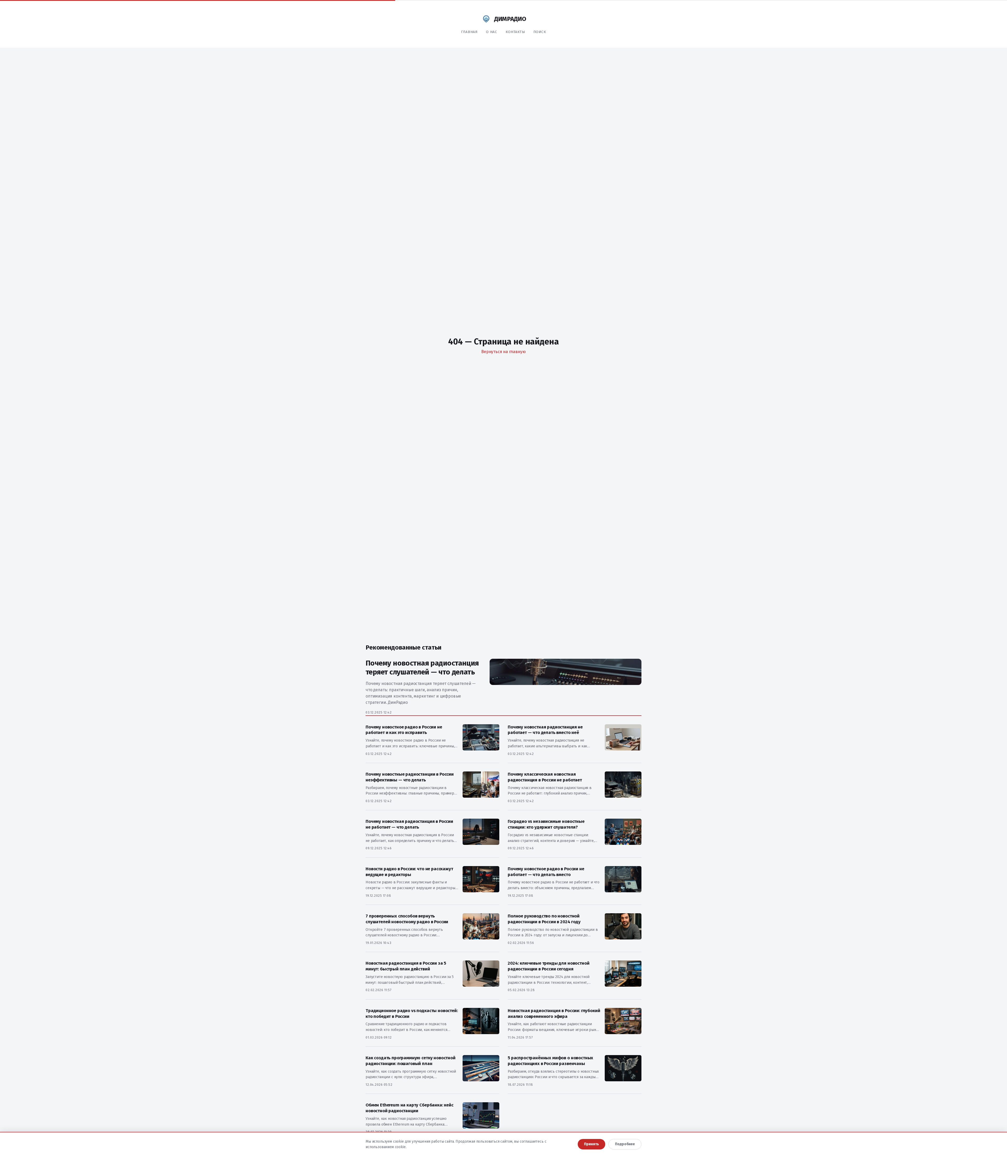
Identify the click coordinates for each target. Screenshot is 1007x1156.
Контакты (515, 32)
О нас (491, 32)
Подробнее (625, 1144)
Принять (591, 1144)
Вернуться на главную (503, 351)
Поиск (539, 32)
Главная (469, 32)
